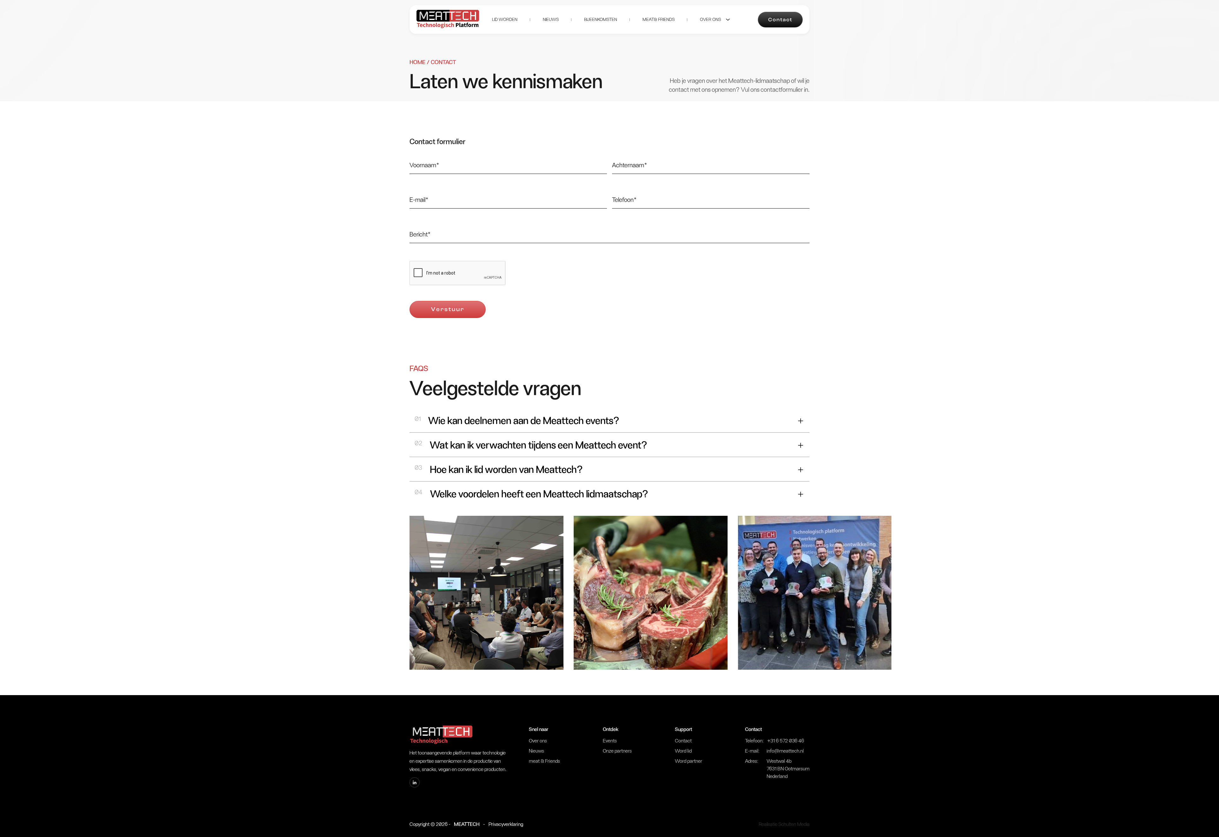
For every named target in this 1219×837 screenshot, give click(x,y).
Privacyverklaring (506, 824)
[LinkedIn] (415, 782)
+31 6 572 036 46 (785, 740)
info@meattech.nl (785, 751)
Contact (780, 20)
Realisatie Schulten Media (784, 824)
